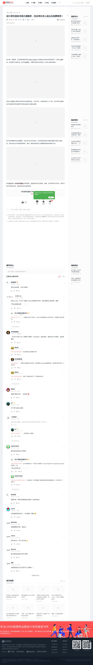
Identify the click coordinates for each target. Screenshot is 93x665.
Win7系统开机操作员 (21, 313)
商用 (17, 209)
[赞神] (27, 313)
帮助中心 (65, 652)
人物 (60, 59)
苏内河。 (17, 347)
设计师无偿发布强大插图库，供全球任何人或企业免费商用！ (34, 16)
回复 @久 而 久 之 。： (17, 317)
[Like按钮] (22, 202)
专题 (34, 2)
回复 (19, 290)
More (85, 16)
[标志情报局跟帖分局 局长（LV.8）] (17, 282)
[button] (37, 202)
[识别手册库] (41, 652)
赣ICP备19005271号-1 (86, 660)
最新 (59, 276)
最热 (63, 276)
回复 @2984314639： (17, 463)
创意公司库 (54, 652)
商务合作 (65, 649)
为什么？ (44, 422)
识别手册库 (54, 649)
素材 (10, 183)
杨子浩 (11, 19)
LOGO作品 (54, 644)
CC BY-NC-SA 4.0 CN (35, 659)
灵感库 (54, 2)
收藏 (43, 203)
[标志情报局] (8, 2)
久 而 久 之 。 (19, 296)
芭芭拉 (13, 389)
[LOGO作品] (32, 652)
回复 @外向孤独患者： (17, 351)
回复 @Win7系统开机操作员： (19, 480)
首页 (28, 2)
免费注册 (80, 628)
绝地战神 (13, 282)
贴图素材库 (54, 647)
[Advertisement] (35, 242)
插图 (26, 62)
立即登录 (89, 628)
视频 (29, 209)
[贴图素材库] (12, 652)
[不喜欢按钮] (14, 291)
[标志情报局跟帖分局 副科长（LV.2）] (14, 403)
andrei (13, 508)
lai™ (12, 403)
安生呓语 (13, 494)
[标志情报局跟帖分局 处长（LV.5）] (29, 313)
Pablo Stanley (33, 59)
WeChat (26, 530)
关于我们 (65, 644)
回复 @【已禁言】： (16, 433)
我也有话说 (16, 326)
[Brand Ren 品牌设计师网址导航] (22, 652)
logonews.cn (77, 659)
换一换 (85, 119)
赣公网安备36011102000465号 (73, 660)
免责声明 (44, 216)
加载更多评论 (35, 575)
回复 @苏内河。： (16, 363)
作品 (47, 2)
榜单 (40, 2)
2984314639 (15, 446)
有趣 (11, 12)
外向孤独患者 (15, 331)
